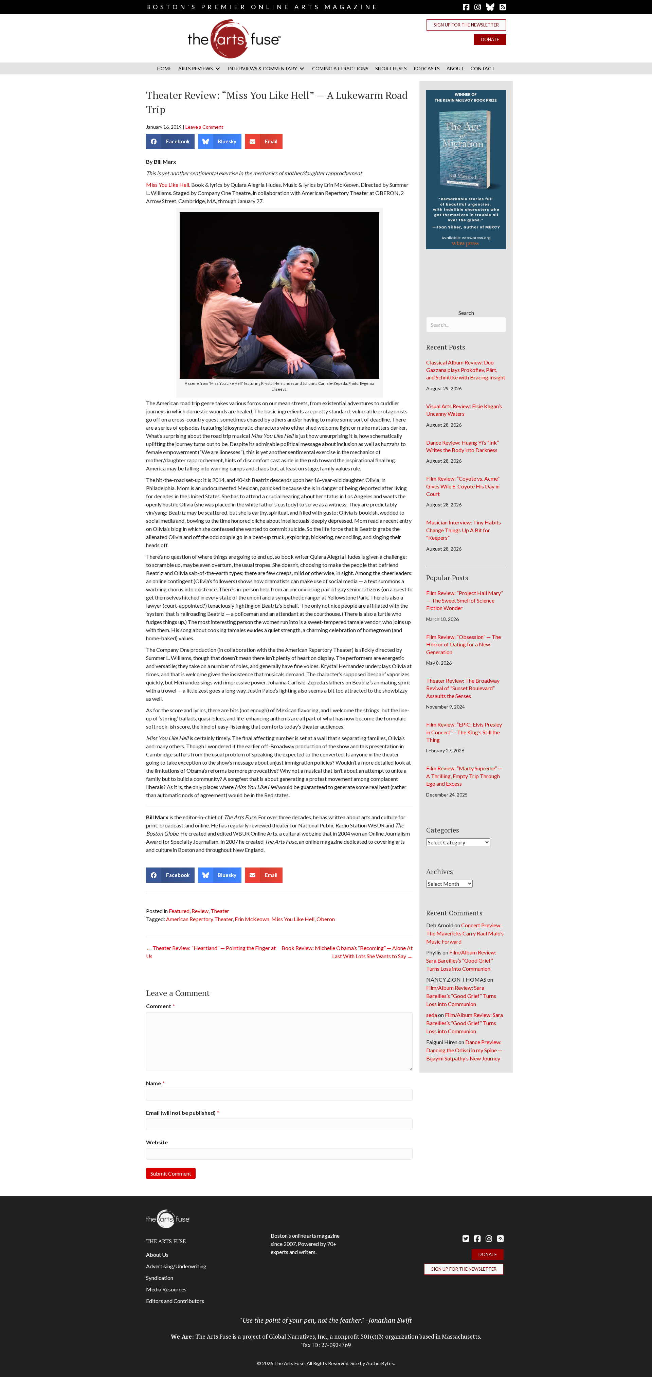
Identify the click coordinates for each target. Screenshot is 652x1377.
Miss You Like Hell (292, 919)
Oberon (325, 919)
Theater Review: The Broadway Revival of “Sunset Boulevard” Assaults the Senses (463, 688)
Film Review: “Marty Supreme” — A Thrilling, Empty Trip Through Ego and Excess (464, 776)
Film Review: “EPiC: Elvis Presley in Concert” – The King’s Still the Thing (464, 732)
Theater (220, 911)
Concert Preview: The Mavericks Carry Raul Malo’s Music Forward (465, 933)
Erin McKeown (252, 919)
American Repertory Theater (199, 919)
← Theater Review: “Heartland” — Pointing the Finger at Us (211, 952)
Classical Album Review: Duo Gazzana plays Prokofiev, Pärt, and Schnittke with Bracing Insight (465, 370)
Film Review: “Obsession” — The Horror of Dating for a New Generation (463, 644)
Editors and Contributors (175, 1301)
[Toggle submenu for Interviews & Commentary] (302, 68)
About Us (157, 1254)
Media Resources (166, 1289)
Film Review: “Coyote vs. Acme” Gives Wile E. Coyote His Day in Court (463, 486)
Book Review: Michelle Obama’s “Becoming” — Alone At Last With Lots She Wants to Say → (347, 952)
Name (155, 1083)
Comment (160, 1006)
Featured (179, 911)
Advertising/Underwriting (176, 1266)
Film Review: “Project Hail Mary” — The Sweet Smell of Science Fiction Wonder (464, 600)
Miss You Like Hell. (168, 184)
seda (431, 1015)
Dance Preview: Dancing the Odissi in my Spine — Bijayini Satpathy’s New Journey (464, 1050)
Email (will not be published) (182, 1112)
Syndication (159, 1277)
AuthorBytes (380, 1363)
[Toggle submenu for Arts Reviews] (218, 68)
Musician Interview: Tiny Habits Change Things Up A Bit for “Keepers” (463, 530)
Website (157, 1142)
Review (200, 911)
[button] (466, 25)
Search (466, 312)
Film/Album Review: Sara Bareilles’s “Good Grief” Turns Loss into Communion (461, 960)
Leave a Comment (204, 127)
